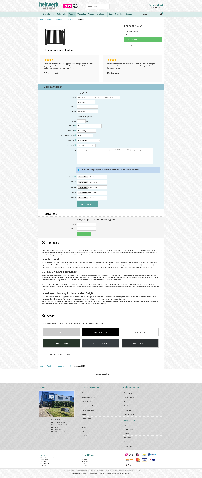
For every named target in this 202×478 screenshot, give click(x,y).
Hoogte (74, 121)
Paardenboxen (128, 410)
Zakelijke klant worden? (47, 458)
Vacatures (43, 461)
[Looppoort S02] (55, 36)
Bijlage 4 (73, 192)
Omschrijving (72, 150)
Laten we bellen (84, 234)
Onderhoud (85, 423)
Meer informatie (129, 414)
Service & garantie (88, 410)
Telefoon (73, 107)
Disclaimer (127, 437)
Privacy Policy (128, 429)
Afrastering (81, 14)
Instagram (85, 461)
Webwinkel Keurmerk (105, 474)
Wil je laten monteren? (67, 135)
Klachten (126, 442)
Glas (125, 401)
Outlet (126, 406)
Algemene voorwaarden (132, 425)
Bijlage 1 (71, 176)
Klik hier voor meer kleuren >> (61, 354)
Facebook (85, 458)
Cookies (126, 433)
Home (41, 19)
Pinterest (84, 465)
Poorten (72, 14)
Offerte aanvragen (135, 39)
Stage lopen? (44, 465)
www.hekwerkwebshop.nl (90, 474)
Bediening (71, 140)
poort (58, 279)
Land (74, 102)
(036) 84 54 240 (157, 7)
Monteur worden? (45, 463)
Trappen (91, 14)
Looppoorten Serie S (63, 19)
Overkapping (101, 14)
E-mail (74, 111)
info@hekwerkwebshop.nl (58, 422)
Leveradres (70, 145)
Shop (111, 14)
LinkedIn (84, 463)
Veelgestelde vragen (88, 397)
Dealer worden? (44, 459)
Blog (83, 431)
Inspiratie (145, 14)
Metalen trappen (129, 397)
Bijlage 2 (73, 182)
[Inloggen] (152, 14)
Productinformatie (132, 31)
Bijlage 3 (73, 187)
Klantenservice (86, 401)
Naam (74, 97)
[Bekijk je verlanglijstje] (156, 14)
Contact (129, 14)
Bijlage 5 (73, 197)
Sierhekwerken (49, 14)
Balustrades (61, 14)
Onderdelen (119, 14)
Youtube (84, 459)
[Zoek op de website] (113, 6)
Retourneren (128, 446)
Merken (84, 414)
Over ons (85, 393)
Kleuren (128, 35)
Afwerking (71, 130)
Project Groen (86, 418)
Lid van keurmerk (87, 406)
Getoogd (71, 126)
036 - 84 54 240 (55, 419)
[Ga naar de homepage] (40, 14)
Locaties (84, 427)
